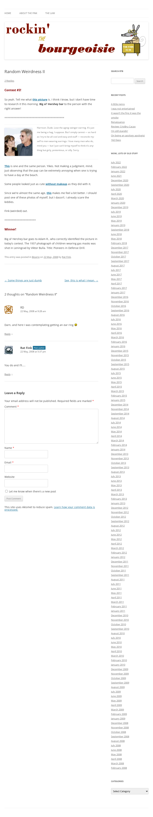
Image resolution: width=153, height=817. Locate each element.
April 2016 (116, 332)
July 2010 (116, 637)
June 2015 (116, 377)
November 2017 (120, 252)
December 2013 (119, 454)
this (49, 193)
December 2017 (119, 247)
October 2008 (118, 732)
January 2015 (118, 400)
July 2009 (116, 691)
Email (9, 462)
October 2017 (118, 256)
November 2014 (120, 409)
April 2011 (116, 597)
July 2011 (116, 584)
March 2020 (117, 198)
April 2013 (116, 489)
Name (9, 448)
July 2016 (116, 319)
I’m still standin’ (119, 131)
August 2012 (118, 525)
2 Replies (9, 80)
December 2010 (119, 615)
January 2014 (118, 449)
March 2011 (117, 602)
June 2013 (116, 481)
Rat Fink (66, 257)
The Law (50, 13)
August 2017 (118, 265)
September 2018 (120, 229)
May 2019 (116, 220)
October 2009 (118, 678)
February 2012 (119, 552)
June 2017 (116, 274)
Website (9, 477)
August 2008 (118, 741)
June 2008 (116, 750)
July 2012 (116, 530)
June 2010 (116, 642)
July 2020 (116, 189)
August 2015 (118, 368)
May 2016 (116, 328)
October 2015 (118, 359)
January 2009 (118, 718)
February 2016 (119, 341)
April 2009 (116, 705)
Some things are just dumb (23, 280)
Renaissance (118, 122)
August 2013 (118, 472)
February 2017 (119, 288)
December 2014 (119, 404)
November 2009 (120, 673)
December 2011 (119, 561)
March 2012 (117, 548)
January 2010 (118, 664)
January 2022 (118, 171)
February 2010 (119, 660)
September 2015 (120, 364)
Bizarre (36, 257)
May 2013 (116, 485)
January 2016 (118, 346)
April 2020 (116, 193)
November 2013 (120, 458)
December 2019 (119, 207)
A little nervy (118, 104)
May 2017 (116, 279)
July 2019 (116, 211)
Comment (11, 406)
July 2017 (116, 270)
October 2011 (118, 570)
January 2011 (118, 611)
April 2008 (116, 759)
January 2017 (118, 292)
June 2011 (116, 588)
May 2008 (116, 754)
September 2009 (120, 682)
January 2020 (118, 202)
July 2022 (116, 162)
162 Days (116, 140)
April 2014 (116, 436)
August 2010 (118, 633)
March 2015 (117, 391)
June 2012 (116, 534)
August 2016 (118, 315)
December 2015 (119, 350)
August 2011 (118, 579)
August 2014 (118, 418)
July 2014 (116, 422)
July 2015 (116, 373)
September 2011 (120, 575)
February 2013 (119, 498)
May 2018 (116, 238)
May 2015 (116, 382)
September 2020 (120, 184)
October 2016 (118, 306)
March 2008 (117, 763)
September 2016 (120, 310)
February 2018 (119, 243)
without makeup (56, 184)
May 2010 (116, 646)
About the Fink (28, 13)
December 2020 (119, 180)
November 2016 (120, 301)
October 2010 (118, 624)
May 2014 (116, 431)
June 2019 (116, 216)
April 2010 (116, 651)
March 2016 (117, 337)
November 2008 (120, 727)
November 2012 (120, 512)
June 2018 (116, 234)
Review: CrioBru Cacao (123, 126)
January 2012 (118, 557)
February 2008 (119, 768)
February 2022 (119, 167)
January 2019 (118, 225)
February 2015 (119, 395)
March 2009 (117, 709)
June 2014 (116, 427)
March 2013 (117, 494)
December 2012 (119, 507)
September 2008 (120, 736)
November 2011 (120, 566)
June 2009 (116, 696)
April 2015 (116, 386)
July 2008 (116, 745)
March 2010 (117, 655)
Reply (7, 334)
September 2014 (120, 413)
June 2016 (116, 324)
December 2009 (119, 669)
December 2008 (119, 723)
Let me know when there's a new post (32, 491)
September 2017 (120, 261)
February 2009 (119, 714)
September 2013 (120, 467)
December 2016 (119, 297)
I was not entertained (123, 108)
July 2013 (116, 476)
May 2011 (116, 593)
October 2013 (118, 463)
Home (7, 13)
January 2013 (118, 503)
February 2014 (119, 445)
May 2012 (116, 539)
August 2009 (118, 687)
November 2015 (120, 355)
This (7, 166)
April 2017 (116, 283)
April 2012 (116, 543)
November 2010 (120, 620)
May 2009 (116, 700)
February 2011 (119, 606)
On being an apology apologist (128, 135)
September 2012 (120, 521)
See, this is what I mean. (81, 280)
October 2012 (118, 516)
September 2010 (120, 629)
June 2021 (116, 176)
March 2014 (117, 440)
